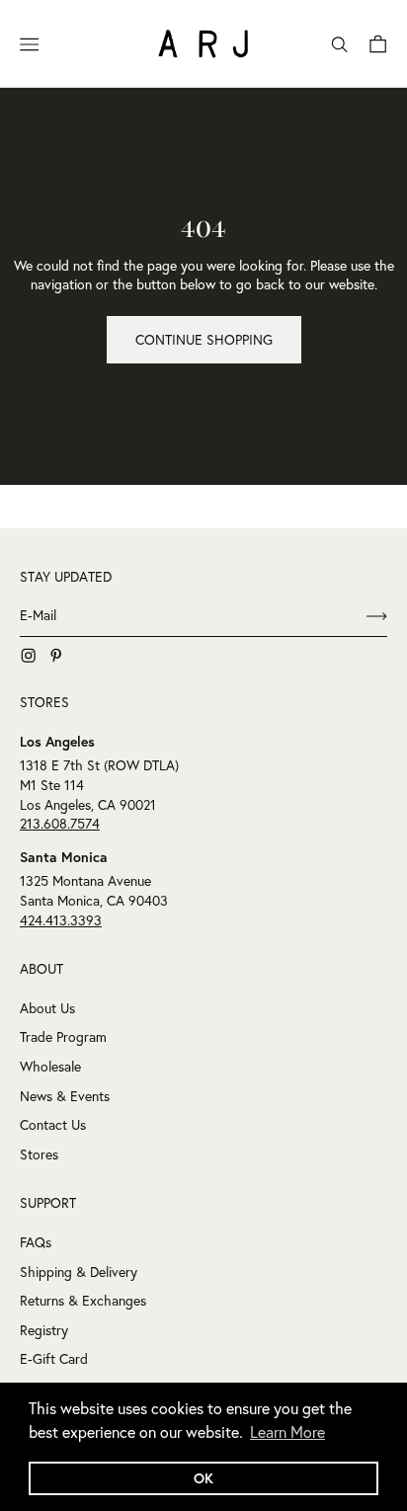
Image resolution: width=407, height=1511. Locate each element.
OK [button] (203, 1478)
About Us (47, 1008)
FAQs (35, 1242)
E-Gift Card (54, 1359)
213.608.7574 (60, 824)
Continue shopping (204, 340)
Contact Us (53, 1125)
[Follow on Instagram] (29, 656)
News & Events (65, 1096)
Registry (44, 1330)
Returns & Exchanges (83, 1301)
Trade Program (63, 1037)
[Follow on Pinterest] (56, 656)
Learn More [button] (287, 1432)
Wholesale (50, 1066)
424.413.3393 (61, 920)
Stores (39, 1154)
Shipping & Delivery (78, 1272)
